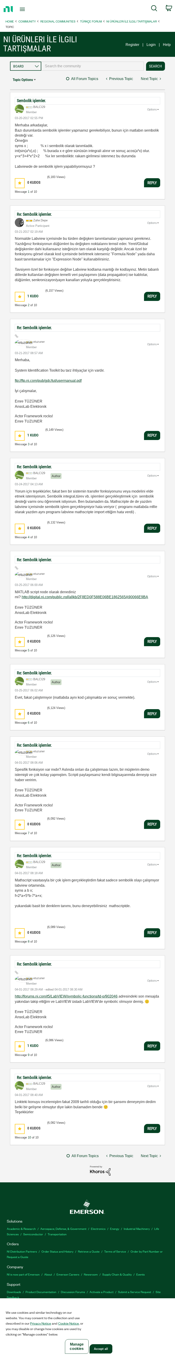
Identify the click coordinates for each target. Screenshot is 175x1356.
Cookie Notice (68, 1323)
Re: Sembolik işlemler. (34, 214)
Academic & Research (21, 1228)
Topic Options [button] (23, 80)
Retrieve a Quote (89, 1251)
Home (9, 21)
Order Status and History (57, 1251)
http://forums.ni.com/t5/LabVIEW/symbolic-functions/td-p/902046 (66, 996)
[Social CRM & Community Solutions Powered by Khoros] (100, 1170)
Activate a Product (101, 1292)
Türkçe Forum (91, 21)
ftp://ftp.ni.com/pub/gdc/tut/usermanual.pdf (48, 381)
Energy (114, 1228)
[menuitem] (154, 9)
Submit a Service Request (134, 1292)
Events (140, 1274)
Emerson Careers (68, 1274)
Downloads (14, 1292)
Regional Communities (57, 21)
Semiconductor (33, 1234)
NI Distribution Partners (22, 1251)
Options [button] (152, 109)
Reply (152, 182)
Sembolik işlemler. (31, 100)
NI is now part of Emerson (23, 1274)
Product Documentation (41, 1292)
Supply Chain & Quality (117, 1274)
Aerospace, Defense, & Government (63, 1228)
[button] (19, 183)
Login (151, 45)
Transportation (57, 1234)
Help (167, 45)
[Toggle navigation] (27, 9)
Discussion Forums (73, 1292)
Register (132, 45)
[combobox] (92, 66)
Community (27, 21)
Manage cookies (77, 1346)
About (48, 1274)
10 (29, 1137)
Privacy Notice (40, 1323)
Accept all (101, 1349)
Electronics (98, 1228)
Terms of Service (115, 1251)
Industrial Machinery (137, 1228)
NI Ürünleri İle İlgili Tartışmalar (131, 21)
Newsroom (91, 1274)
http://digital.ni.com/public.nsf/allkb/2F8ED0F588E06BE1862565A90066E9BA (85, 597)
